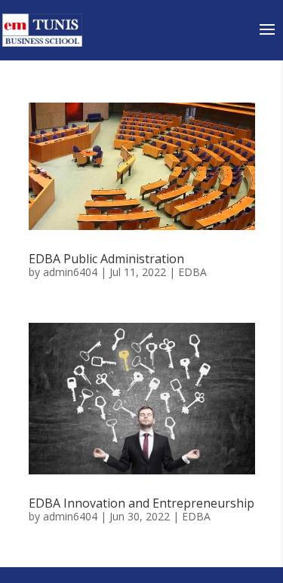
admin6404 (70, 272)
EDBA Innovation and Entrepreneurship (141, 503)
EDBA (192, 272)
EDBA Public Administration (106, 258)
